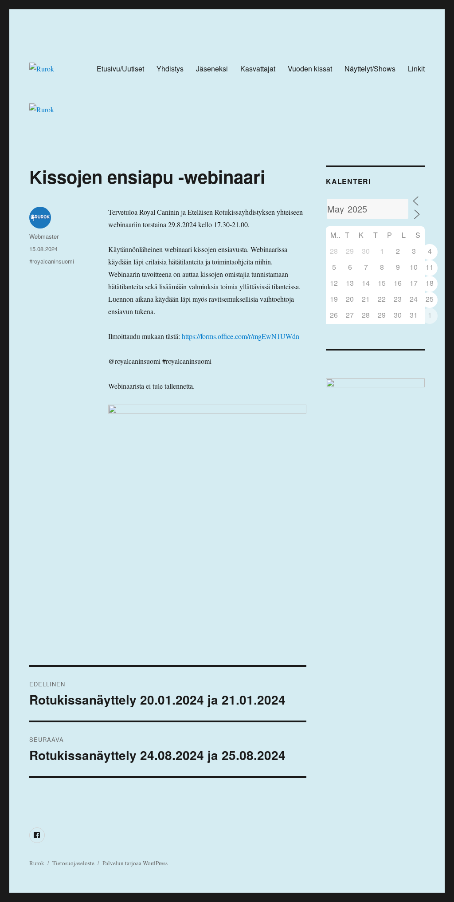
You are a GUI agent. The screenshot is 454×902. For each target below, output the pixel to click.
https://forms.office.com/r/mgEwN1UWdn (240, 336)
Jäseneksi (212, 68)
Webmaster (44, 236)
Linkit (416, 68)
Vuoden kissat (310, 68)
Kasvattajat (257, 68)
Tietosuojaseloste (73, 863)
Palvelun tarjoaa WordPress (135, 863)
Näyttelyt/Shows (369, 68)
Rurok (36, 863)
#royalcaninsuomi (51, 261)
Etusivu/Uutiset (120, 68)
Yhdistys (170, 68)
